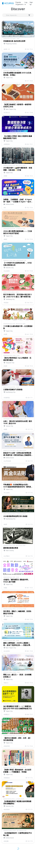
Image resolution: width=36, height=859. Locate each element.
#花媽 (5, 366)
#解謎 (5, 239)
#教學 (5, 524)
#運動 (5, 588)
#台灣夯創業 (7, 461)
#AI (5, 207)
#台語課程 (7, 271)
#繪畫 (5, 429)
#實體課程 (7, 144)
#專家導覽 (7, 746)
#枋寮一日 (7, 49)
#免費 (5, 334)
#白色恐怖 (7, 651)
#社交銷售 (7, 493)
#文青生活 (7, 112)
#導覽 (5, 176)
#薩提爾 (6, 841)
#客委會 (6, 302)
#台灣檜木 (7, 556)
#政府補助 (7, 809)
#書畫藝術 (7, 778)
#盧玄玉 (6, 683)
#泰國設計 (7, 714)
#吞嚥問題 (7, 398)
